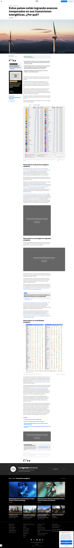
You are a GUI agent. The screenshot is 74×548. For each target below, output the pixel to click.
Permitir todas (66, 543)
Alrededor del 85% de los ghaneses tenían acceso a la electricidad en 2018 (36, 302)
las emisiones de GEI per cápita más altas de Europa (39, 387)
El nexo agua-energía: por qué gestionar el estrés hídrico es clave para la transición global (44, 515)
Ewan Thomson (11, 55)
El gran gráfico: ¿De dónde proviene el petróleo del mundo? (15, 514)
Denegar (66, 541)
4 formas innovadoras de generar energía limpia (32, 419)
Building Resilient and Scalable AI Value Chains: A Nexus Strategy (22, 499)
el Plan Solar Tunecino (34, 198)
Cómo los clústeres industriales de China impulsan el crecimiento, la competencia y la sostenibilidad (29, 515)
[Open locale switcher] (1, 545)
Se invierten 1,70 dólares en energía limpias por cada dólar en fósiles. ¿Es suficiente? (37, 427)
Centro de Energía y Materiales (29, 57)
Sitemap (37, 544)
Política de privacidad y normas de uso (37, 542)
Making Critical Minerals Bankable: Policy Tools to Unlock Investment (51, 499)
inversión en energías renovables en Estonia (41, 380)
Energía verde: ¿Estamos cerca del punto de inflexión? (34, 421)
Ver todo (63, 478)
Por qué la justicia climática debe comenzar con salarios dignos (58, 514)
